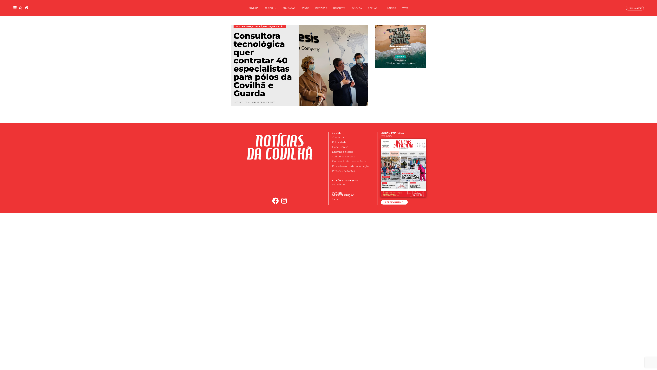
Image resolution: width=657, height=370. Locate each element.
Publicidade (339, 142)
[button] (20, 8)
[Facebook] (275, 201)
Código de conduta (343, 156)
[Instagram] (284, 201)
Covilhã (253, 8)
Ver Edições (339, 184)
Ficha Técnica (340, 147)
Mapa (335, 199)
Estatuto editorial (342, 151)
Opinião (372, 8)
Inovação (321, 8)
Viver (405, 8)
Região (269, 8)
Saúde (305, 8)
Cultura (356, 8)
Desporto (339, 8)
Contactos (338, 137)
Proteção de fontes (343, 170)
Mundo (391, 8)
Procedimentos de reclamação (350, 166)
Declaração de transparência (349, 161)
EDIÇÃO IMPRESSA (392, 132)
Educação (289, 8)
